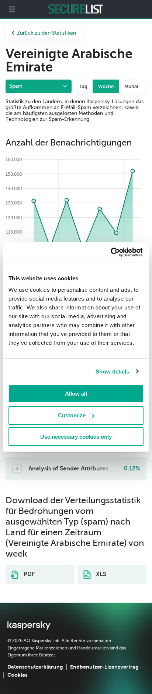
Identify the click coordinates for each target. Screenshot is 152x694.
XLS (100, 574)
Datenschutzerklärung (35, 667)
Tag (83, 86)
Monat (131, 86)
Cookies (17, 675)
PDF (28, 574)
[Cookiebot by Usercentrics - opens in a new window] (110, 252)
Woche (106, 86)
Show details (112, 371)
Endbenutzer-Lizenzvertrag (104, 667)
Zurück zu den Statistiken (46, 33)
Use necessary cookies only (76, 437)
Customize (72, 415)
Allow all (76, 393)
